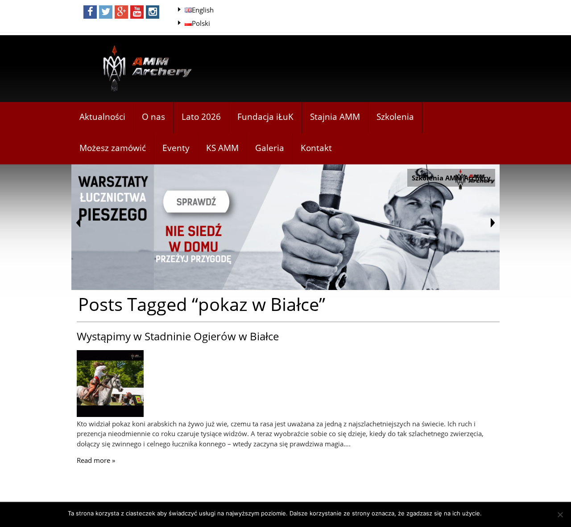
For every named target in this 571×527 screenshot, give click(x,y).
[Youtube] (137, 12)
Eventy (176, 148)
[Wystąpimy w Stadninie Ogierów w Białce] (110, 414)
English (203, 9)
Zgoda (495, 513)
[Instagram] (152, 12)
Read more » (96, 460)
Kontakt (316, 148)
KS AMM (222, 148)
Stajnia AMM (335, 117)
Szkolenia (395, 117)
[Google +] (121, 12)
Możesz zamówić (112, 148)
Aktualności (102, 117)
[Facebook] (90, 12)
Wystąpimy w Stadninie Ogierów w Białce (178, 336)
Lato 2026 (201, 117)
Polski (201, 23)
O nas (153, 117)
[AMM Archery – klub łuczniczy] (144, 69)
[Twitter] (105, 12)
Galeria (269, 148)
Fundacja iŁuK (265, 117)
